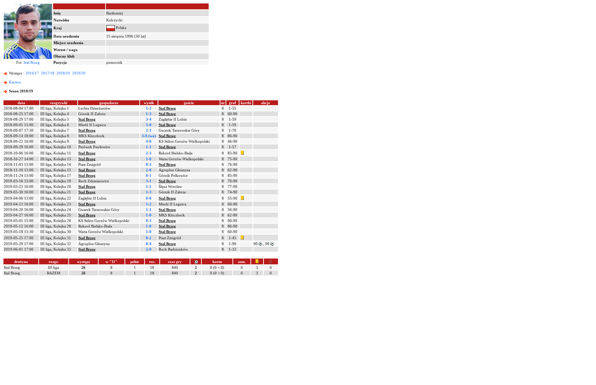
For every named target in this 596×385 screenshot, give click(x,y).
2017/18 (47, 73)
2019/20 (79, 73)
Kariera (15, 82)
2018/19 (63, 73)
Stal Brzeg (31, 62)
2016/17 (32, 73)
